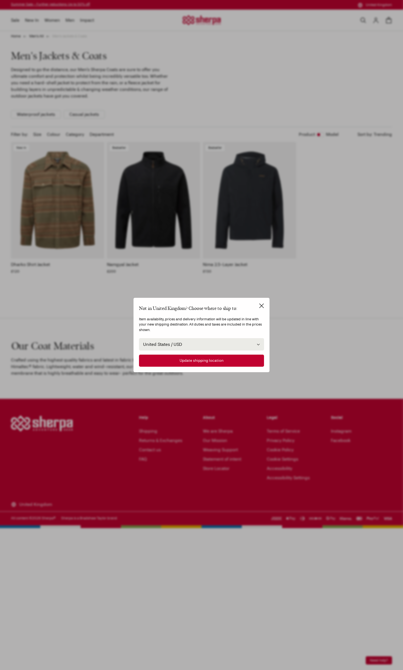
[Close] (261, 305)
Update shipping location (201, 360)
